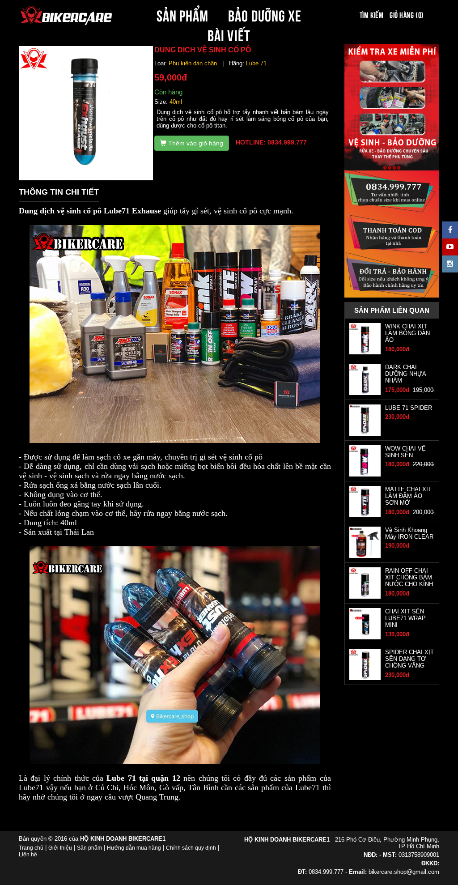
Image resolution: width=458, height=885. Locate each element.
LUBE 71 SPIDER (408, 407)
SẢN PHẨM (182, 14)
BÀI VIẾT (229, 34)
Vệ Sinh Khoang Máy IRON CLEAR (409, 533)
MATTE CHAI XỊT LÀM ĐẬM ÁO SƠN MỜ (408, 496)
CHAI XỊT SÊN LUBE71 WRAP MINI (405, 618)
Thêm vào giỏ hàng (194, 143)
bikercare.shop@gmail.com (404, 871)
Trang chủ (31, 848)
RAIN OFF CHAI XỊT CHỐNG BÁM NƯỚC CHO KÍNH (409, 577)
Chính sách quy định (191, 848)
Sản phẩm (89, 848)
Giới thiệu (60, 848)
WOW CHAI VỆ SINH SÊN (405, 452)
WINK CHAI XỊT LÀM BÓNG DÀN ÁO (407, 333)
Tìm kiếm (371, 14)
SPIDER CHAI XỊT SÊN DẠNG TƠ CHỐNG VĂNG (409, 659)
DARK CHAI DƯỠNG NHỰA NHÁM (405, 374)
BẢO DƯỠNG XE (264, 14)
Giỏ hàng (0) (407, 14)
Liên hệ (28, 854)
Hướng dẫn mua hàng (134, 848)
